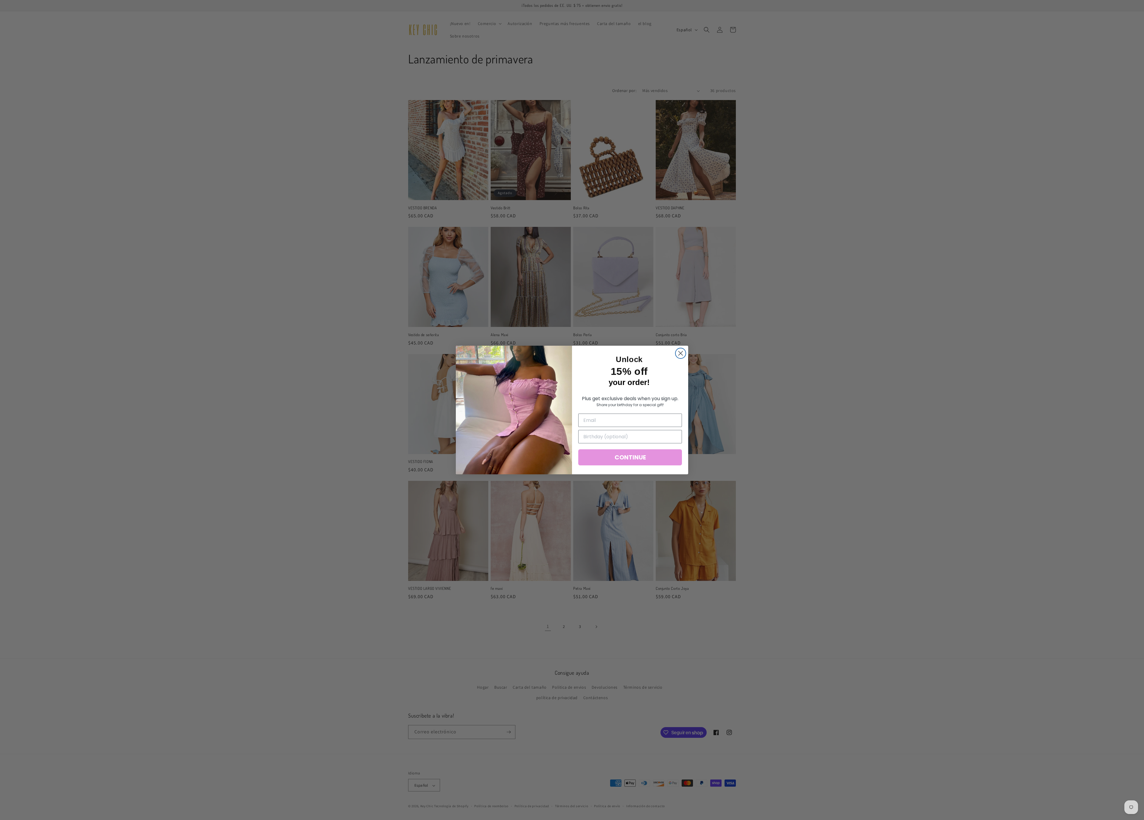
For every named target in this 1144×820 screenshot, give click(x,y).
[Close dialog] (680, 353)
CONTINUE (630, 457)
